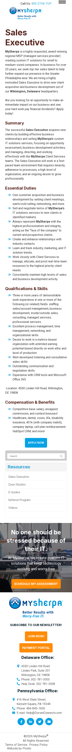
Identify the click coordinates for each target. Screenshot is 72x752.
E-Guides (14, 492)
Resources (19, 466)
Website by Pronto (19, 748)
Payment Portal (36, 648)
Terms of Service (16, 744)
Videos (13, 508)
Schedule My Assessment (36, 584)
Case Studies (17, 484)
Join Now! (36, 636)
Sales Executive (18, 477)
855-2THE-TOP (42, 3)
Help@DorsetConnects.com (44, 713)
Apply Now (36, 442)
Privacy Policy (38, 744)
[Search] (61, 456)
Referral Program (19, 500)
